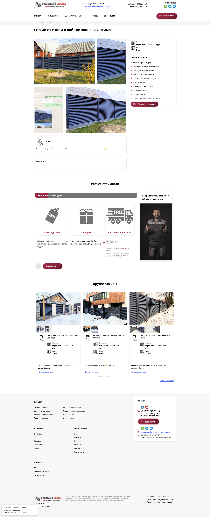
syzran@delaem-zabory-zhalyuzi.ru (97, 6)
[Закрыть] (35, 507)
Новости (77, 437)
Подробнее (21, 512)
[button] (99, 376)
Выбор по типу (68, 414)
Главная (37, 23)
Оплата (37, 437)
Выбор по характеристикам (74, 411)
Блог (76, 434)
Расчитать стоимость (146, 104)
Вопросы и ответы (41, 471)
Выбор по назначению (72, 407)
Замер (36, 448)
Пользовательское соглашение (159, 502)
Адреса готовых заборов (75, 16)
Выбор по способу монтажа (45, 414)
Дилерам (37, 441)
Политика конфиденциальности (160, 500)
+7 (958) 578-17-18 (170, 3)
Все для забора (69, 418)
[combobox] (106, 242)
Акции (36, 468)
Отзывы (95, 16)
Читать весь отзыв (45, 372)
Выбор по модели (41, 407)
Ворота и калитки (41, 418)
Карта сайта (79, 452)
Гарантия (38, 445)
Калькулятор (53, 16)
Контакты (78, 448)
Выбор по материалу (42, 411)
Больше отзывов (167, 381)
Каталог (37, 16)
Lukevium (165, 497)
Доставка (38, 434)
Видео (77, 441)
